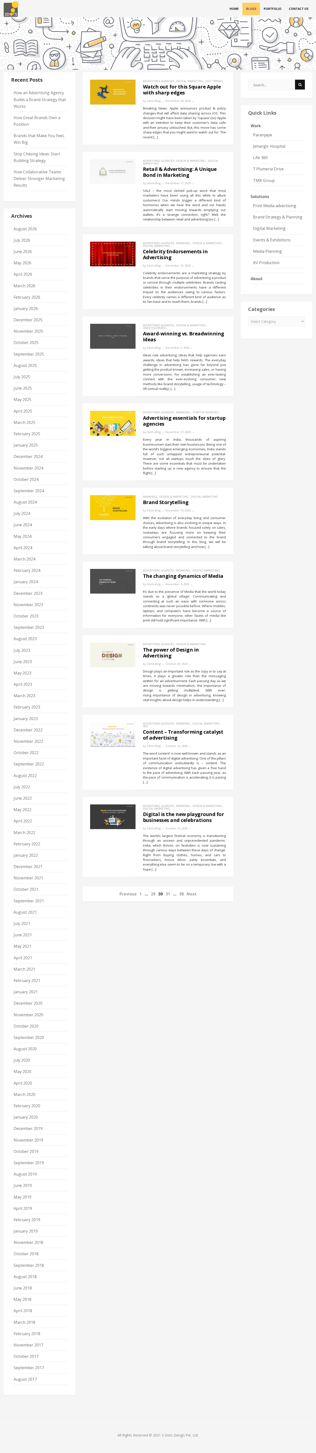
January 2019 (26, 1231)
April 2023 (23, 684)
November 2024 (28, 468)
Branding (183, 243)
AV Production (266, 262)
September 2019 (29, 1162)
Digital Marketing (189, 81)
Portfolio (272, 9)
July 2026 (22, 240)
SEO (145, 726)
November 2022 (28, 741)
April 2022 (23, 821)
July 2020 (22, 1060)
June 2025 (23, 388)
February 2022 (27, 844)
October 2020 (26, 1026)
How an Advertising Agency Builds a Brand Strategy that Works (40, 99)
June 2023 (23, 661)
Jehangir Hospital (269, 146)
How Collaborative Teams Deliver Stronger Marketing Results (39, 178)
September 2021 (29, 901)
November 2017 (28, 1345)
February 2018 (27, 1333)
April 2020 (23, 1083)
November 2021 (28, 878)
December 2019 (28, 1128)
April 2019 (23, 1208)
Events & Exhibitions (272, 240)
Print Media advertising (274, 205)
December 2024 (28, 456)
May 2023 (22, 673)
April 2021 (23, 958)
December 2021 (28, 866)
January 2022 (26, 855)
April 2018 (23, 1310)
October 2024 (26, 479)
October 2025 (26, 342)
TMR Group (264, 180)
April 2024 (23, 547)
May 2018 (22, 1299)
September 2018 (29, 1265)
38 (181, 894)
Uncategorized (154, 328)
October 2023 (26, 616)
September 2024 (29, 490)
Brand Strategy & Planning (277, 217)
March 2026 (24, 286)
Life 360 (260, 157)
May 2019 (22, 1197)
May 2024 (22, 536)
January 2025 (26, 445)
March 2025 (24, 422)
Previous (128, 894)
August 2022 (25, 775)
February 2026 (27, 297)
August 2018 (25, 1276)
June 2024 (23, 524)
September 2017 (29, 1367)
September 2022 (29, 764)
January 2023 (26, 718)
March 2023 (24, 695)
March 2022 (24, 832)
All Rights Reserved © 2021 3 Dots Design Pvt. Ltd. (158, 1435)
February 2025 (27, 433)
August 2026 (25, 229)
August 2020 (25, 1049)
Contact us (298, 9)
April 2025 (23, 411)
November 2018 (28, 1242)
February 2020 (27, 1105)
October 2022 (26, 752)
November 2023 (28, 604)
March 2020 (24, 1094)
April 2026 (23, 274)
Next (192, 894)
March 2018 (24, 1322)
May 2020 (22, 1071)
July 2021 (22, 923)
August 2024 (25, 502)
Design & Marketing (191, 161)
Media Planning (267, 251)
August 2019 (25, 1174)
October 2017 (26, 1356)
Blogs (251, 9)
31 (168, 894)
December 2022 (28, 730)
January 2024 (26, 581)
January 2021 (26, 992)
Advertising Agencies (158, 81)
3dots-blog (154, 101)
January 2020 (26, 1117)
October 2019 (26, 1151)
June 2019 (23, 1185)
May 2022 (22, 809)
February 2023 (27, 707)
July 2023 (22, 650)
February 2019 (27, 1219)
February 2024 (27, 570)
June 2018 (23, 1288)
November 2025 (28, 331)
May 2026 (22, 263)
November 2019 (28, 1140)
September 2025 (29, 354)
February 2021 (27, 980)
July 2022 (22, 787)
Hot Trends (214, 81)
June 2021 (23, 935)
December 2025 (28, 320)
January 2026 (26, 308)
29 (153, 894)
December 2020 (28, 1003)
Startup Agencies (205, 412)
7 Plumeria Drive (268, 169)
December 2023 (28, 593)
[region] (158, 43)
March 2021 (24, 969)
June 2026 (23, 251)
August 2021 (25, 912)
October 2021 (26, 889)
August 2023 (25, 638)
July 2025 (22, 377)
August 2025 (25, 365)
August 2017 (25, 1379)
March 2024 (24, 559)
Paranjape (262, 135)
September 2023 (29, 627)
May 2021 (22, 946)
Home (234, 9)
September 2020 (29, 1037)
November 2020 (28, 1014)
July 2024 (22, 513)
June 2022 (23, 798)
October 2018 (26, 1253)
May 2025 (22, 399)
